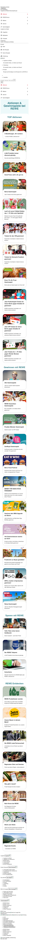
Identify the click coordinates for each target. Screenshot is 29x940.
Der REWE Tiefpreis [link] (10, 652)
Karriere (5, 882)
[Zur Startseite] (5, 2)
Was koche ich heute (7, 896)
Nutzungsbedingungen (8, 920)
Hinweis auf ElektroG (8, 924)
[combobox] (7, 80)
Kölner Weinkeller (7, 909)
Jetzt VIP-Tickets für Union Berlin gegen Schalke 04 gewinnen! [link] (13, 329)
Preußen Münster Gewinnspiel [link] (14, 427)
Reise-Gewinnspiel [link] (10, 604)
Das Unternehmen (7, 881)
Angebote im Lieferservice (9, 859)
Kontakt (5, 886)
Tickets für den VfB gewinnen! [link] (14, 236)
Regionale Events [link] (10, 846)
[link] (15, 61)
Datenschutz (5, 918)
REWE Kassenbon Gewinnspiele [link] (10, 405)
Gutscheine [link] (8, 672)
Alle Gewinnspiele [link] (10, 383)
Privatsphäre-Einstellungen (9, 921)
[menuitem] (14, 14)
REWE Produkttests (7, 864)
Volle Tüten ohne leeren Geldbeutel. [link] (12, 632)
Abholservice (6, 872)
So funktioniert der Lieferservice (10, 870)
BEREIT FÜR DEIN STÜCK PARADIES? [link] (12, 490)
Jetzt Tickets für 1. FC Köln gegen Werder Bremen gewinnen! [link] (13, 354)
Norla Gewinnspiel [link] (10, 192)
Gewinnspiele (6, 863)
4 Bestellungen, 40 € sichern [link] (13, 134)
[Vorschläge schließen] (2, 82)
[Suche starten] (14, 80)
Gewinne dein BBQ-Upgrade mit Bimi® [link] (13, 514)
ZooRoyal (5, 907)
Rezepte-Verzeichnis (7, 893)
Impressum (5, 919)
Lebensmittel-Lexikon (8, 892)
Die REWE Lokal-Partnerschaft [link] (14, 743)
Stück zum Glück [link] (9, 825)
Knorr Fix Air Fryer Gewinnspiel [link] (10, 281)
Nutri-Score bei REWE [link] (11, 803)
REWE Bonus (6, 860)
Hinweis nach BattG (7, 923)
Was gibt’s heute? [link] (10, 784)
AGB (4, 917)
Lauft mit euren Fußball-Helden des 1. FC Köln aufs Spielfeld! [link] (14, 212)
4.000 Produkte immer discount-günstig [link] (11, 154)
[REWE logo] (3, 58)
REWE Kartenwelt (7, 905)
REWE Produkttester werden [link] (13, 699)
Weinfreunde (6, 906)
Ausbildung (5, 883)
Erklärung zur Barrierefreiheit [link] (9, 927)
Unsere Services (6, 861)
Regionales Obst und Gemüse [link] (14, 764)
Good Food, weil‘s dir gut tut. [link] (13, 175)
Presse (4, 884)
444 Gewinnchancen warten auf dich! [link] (13, 537)
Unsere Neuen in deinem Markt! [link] (12, 721)
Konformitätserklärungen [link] (8, 925)
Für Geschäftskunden (7, 874)
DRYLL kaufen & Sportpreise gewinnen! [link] (13, 582)
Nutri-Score (5, 897)
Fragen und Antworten (8, 891)
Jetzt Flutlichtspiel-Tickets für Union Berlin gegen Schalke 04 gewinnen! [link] (14, 304)
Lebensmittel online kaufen (9, 869)
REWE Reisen (6, 903)
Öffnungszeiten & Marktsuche (9, 895)
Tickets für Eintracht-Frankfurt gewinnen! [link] (14, 258)
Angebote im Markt (7, 858)
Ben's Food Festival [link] (10, 468)
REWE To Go (6, 904)
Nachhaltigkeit (6, 880)
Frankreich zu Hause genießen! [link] (14, 560)
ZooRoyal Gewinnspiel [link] (11, 446)
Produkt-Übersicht (7, 873)
